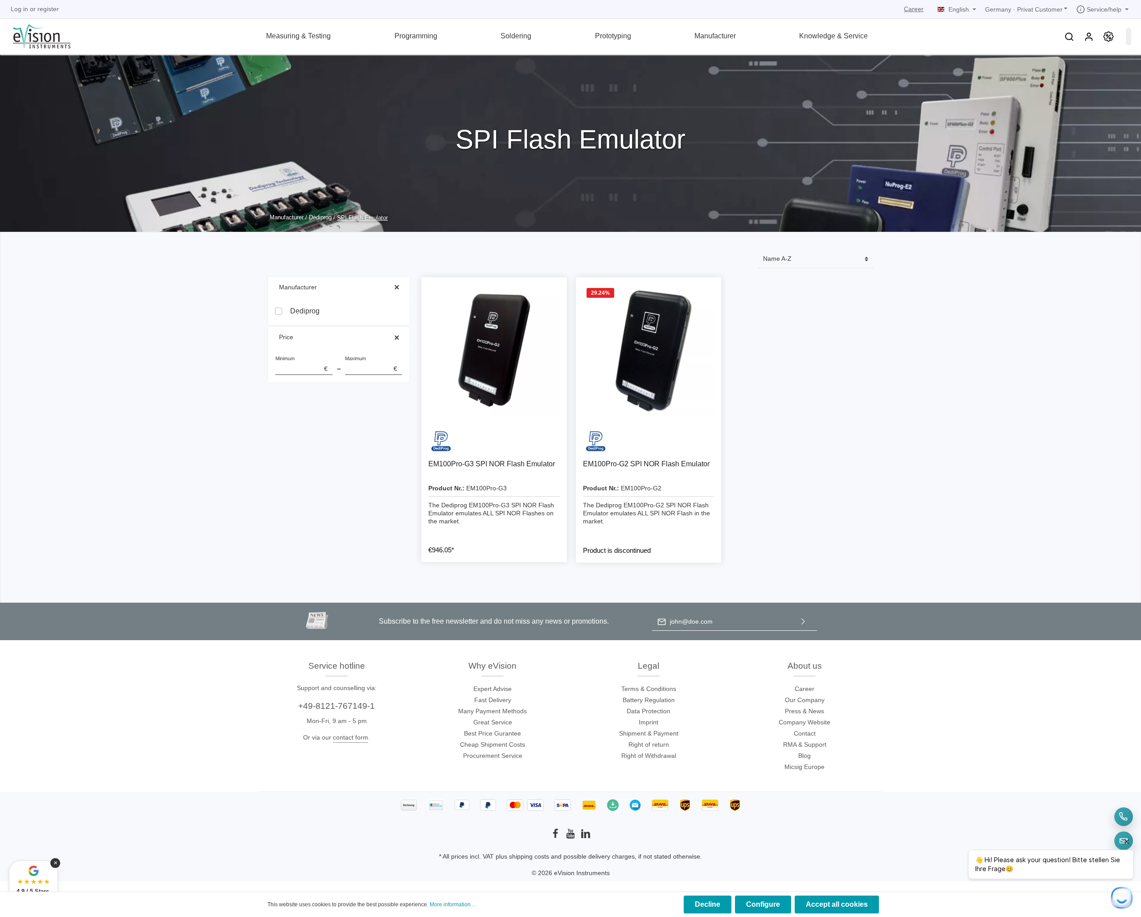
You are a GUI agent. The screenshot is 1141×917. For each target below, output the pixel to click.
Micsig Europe (804, 766)
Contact (805, 733)
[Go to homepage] (36, 35)
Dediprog (305, 311)
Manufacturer (298, 287)
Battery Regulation (649, 699)
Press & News (804, 711)
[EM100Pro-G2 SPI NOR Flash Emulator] (648, 350)
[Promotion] (1108, 36)
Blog (804, 755)
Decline (707, 904)
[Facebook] (556, 836)
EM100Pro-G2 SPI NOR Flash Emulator (646, 464)
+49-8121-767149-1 (336, 706)
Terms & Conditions (648, 688)
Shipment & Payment (648, 733)
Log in (19, 8)
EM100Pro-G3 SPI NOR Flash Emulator (491, 464)
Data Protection (648, 711)
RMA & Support (804, 744)
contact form (350, 737)
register (48, 8)
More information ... (453, 904)
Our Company (805, 699)
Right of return (648, 744)
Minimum (301, 364)
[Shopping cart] (1128, 36)
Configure (763, 904)
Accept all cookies (837, 904)
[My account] (1089, 36)
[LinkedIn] (586, 836)
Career (913, 8)
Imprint (648, 722)
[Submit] (803, 622)
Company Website (804, 722)
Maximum (371, 364)
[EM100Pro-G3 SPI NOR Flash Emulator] (494, 350)
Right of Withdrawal (648, 755)
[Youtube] (571, 836)
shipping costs (529, 856)
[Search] (1069, 36)
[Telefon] (1123, 816)
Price (286, 337)
